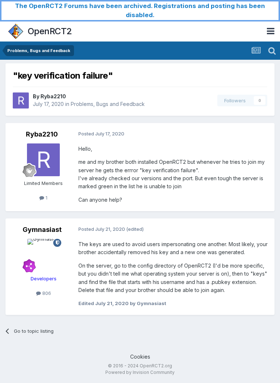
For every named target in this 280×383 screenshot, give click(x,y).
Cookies (140, 357)
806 (46, 293)
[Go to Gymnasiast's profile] (43, 255)
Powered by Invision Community (140, 372)
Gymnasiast (42, 229)
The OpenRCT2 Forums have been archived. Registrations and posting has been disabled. (140, 10)
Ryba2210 (53, 96)
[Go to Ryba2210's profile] (21, 100)
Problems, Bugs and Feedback (108, 104)
